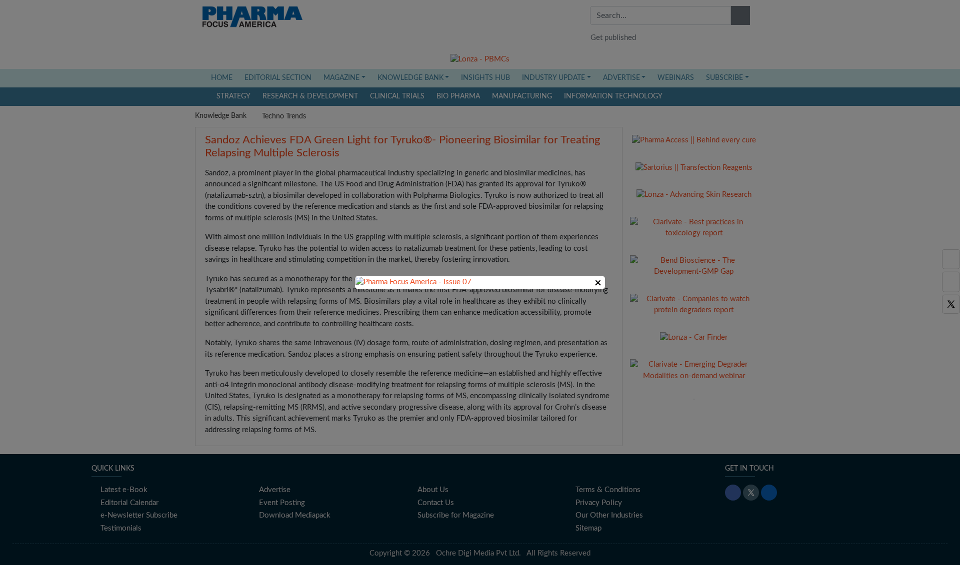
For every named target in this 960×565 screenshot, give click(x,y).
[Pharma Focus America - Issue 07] (414, 282)
